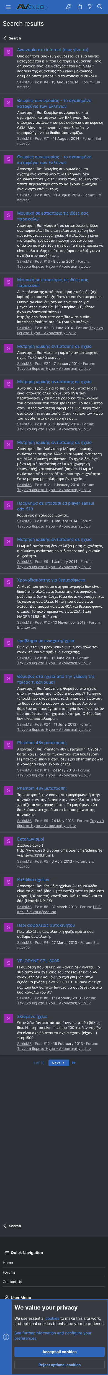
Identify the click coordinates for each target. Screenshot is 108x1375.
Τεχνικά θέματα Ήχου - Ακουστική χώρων (54, 266)
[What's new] (89, 7)
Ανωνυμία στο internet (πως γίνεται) (52, 49)
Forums (9, 1272)
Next (56, 1063)
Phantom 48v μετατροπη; (42, 742)
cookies (52, 1318)
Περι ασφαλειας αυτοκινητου (46, 925)
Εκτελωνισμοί (30, 839)
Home (8, 1262)
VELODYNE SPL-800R (38, 960)
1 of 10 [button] (39, 1063)
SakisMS (24, 82)
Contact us (12, 1281)
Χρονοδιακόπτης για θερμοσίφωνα (51, 580)
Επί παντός (26, 627)
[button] (8, 7)
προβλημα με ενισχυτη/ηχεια (45, 640)
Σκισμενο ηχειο (32, 1016)
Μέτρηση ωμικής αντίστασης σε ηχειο (54, 346)
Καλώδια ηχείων (33, 879)
